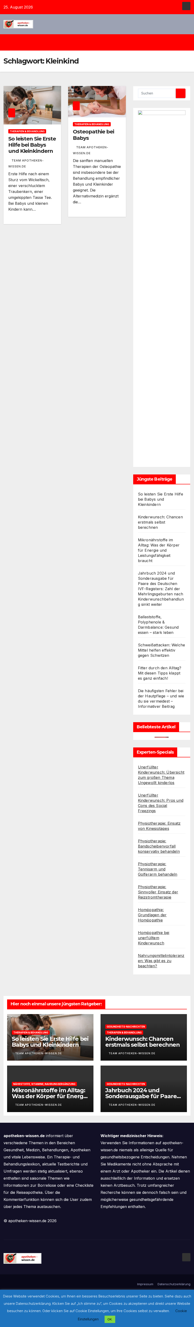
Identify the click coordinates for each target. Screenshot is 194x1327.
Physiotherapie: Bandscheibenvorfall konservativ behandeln (159, 846)
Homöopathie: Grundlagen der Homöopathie (152, 914)
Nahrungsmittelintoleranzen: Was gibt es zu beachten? (161, 960)
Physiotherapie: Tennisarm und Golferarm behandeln (157, 869)
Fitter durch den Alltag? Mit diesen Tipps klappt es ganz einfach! (159, 673)
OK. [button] (109, 1319)
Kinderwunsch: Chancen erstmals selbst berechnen (160, 522)
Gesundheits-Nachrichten (126, 1026)
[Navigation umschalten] (100, 42)
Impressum (145, 1284)
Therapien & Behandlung (27, 131)
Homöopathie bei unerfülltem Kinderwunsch (153, 937)
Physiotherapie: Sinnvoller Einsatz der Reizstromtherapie (158, 892)
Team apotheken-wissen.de (38, 1053)
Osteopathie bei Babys (93, 134)
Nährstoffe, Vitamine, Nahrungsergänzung (44, 1084)
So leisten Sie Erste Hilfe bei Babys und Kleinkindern (32, 145)
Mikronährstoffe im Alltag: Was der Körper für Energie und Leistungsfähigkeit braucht (159, 550)
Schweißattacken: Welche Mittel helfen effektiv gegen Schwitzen (161, 650)
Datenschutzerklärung (174, 1284)
